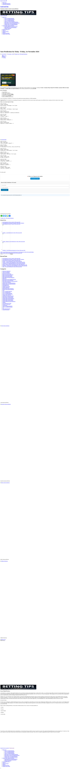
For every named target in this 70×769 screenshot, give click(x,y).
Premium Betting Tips (6, 29)
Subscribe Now (4, 189)
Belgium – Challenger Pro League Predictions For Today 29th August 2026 (14, 264)
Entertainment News (5, 284)
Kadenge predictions (8, 28)
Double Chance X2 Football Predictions (11, 24)
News (3, 290)
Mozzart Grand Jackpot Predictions (8, 289)
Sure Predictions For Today (6, 303)
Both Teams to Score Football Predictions (9, 279)
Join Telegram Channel (35, 178)
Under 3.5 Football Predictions (9, 21)
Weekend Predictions (5, 309)
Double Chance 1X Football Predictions (11, 23)
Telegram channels (5, 31)
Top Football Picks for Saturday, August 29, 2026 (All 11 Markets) (13, 259)
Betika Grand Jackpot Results (7, 275)
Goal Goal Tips (4, 6)
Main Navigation (3, 0)
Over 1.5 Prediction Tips (6, 292)
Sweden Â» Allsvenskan (6, 304)
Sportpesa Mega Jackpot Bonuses (7, 297)
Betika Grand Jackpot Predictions (7, 274)
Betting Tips (4, 2)
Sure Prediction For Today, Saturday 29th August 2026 (11, 222)
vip (2, 307)
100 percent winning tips (6, 4)
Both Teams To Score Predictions (7, 280)
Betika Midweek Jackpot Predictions (10, 27)
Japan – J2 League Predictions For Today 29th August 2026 (12, 266)
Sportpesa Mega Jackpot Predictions (8, 25)
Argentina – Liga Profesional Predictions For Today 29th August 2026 (13, 250)
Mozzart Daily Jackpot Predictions (8, 288)
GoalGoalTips (4, 54)
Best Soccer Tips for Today (6, 273)
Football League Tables (6, 286)
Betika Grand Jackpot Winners (7, 276)
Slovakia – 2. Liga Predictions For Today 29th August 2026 (12, 232)
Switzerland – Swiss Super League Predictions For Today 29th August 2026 (14, 265)
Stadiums (3, 32)
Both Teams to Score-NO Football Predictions (9, 281)
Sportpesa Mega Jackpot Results (7, 299)
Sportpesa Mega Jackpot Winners (7, 300)
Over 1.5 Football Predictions (9, 20)
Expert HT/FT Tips (5, 285)
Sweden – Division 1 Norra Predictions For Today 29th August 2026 (13, 241)
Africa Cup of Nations (6, 272)
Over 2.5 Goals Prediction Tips (7, 294)
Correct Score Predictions (6, 282)
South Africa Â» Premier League (7, 296)
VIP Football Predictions (6, 3)
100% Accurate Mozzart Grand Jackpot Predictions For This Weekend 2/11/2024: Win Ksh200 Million (17, 252)
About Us (4, 30)
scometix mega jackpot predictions (8, 295)
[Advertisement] (31, 42)
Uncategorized (4, 305)
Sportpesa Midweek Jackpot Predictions (11, 26)
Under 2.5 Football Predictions (9, 19)
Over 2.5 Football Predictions (9, 18)
